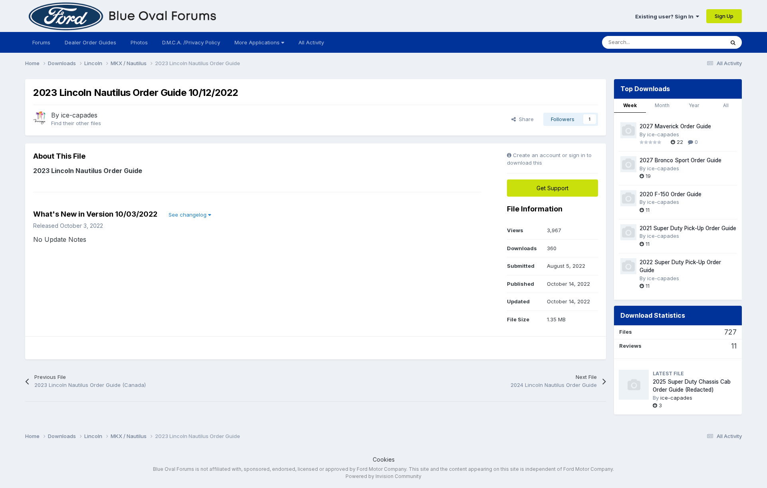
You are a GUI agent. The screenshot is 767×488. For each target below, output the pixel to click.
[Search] (733, 42)
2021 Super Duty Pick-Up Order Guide (688, 228)
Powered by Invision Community (383, 476)
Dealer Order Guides (90, 42)
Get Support (552, 188)
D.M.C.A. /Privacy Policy (191, 42)
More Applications (257, 42)
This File (703, 42)
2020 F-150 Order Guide (670, 194)
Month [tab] (662, 105)
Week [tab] (630, 105)
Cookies (384, 459)
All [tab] (726, 105)
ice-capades (79, 115)
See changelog (188, 214)
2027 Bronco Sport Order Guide (680, 160)
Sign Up (724, 16)
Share (525, 119)
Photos (139, 42)
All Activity (311, 42)
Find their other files (76, 123)
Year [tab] (694, 105)
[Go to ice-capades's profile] (40, 118)
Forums (41, 42)
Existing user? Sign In (665, 16)
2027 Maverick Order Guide (675, 126)
